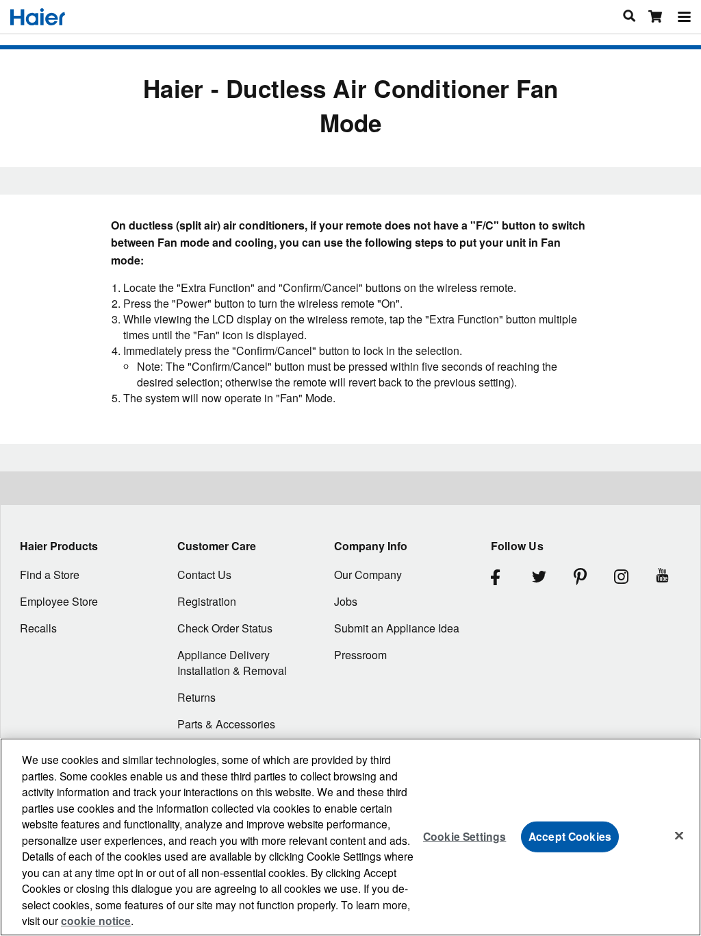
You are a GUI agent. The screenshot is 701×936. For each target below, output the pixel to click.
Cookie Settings (464, 836)
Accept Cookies (569, 836)
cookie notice (96, 920)
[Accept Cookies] (679, 835)
